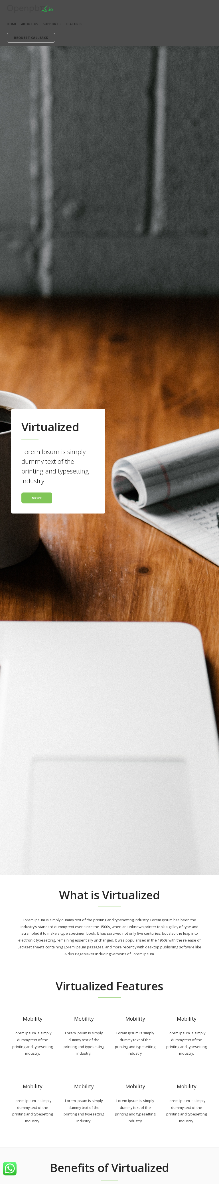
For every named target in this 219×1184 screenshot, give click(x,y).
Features (74, 24)
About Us (29, 24)
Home (12, 24)
